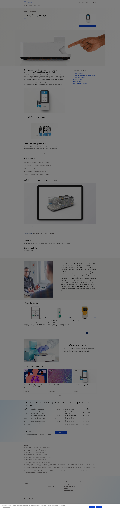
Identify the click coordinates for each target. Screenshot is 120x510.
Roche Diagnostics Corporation (6, 507)
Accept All (98, 506)
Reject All (92, 506)
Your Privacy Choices (85, 506)
